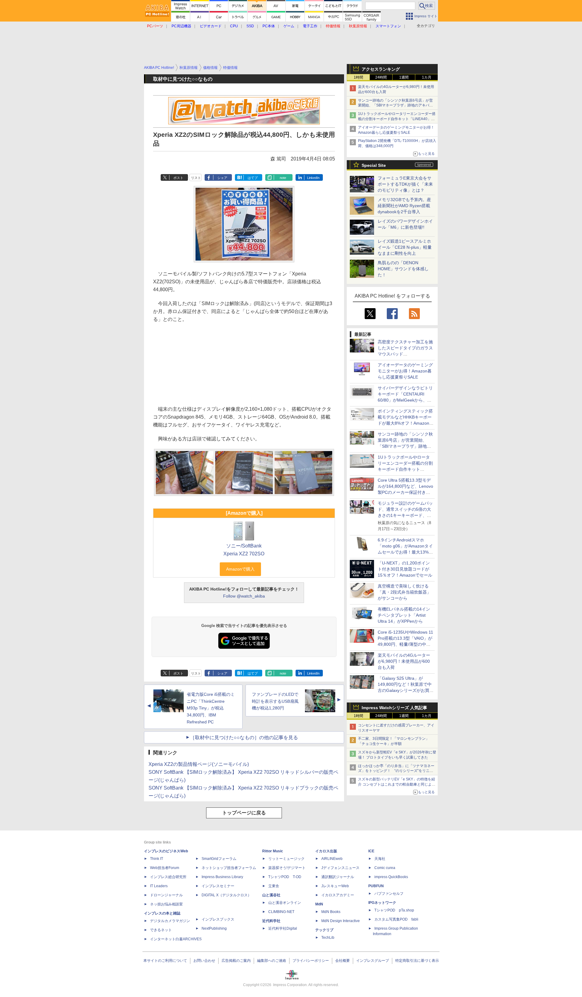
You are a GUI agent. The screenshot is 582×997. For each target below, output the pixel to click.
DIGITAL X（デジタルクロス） (226, 895)
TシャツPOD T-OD (284, 877)
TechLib (327, 937)
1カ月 (426, 77)
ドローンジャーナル (166, 895)
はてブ (253, 178)
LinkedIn (313, 178)
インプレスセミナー (218, 886)
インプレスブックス (218, 919)
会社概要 (342, 960)
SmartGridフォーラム (219, 859)
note (283, 178)
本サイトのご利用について (165, 960)
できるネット (161, 930)
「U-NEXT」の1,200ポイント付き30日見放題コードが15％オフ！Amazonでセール (405, 569)
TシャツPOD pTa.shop (394, 910)
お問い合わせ (204, 960)
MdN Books (330, 912)
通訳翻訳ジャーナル (337, 877)
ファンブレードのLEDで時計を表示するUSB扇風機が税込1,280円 (275, 701)
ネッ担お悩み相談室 (166, 904)
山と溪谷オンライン (284, 903)
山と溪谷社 (271, 895)
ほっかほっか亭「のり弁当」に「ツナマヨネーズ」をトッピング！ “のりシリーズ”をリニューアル (396, 771)
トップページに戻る (244, 812)
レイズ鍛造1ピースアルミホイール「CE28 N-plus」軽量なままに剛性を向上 (405, 247)
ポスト (178, 178)
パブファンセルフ (388, 893)
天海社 (379, 859)
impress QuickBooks (391, 877)
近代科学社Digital (282, 928)
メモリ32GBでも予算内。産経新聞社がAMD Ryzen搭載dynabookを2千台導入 (404, 205)
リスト (196, 178)
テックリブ (324, 930)
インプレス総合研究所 (168, 877)
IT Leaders (159, 886)
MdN (319, 904)
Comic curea (384, 868)
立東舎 (273, 886)
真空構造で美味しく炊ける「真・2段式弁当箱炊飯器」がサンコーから (404, 592)
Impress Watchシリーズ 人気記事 (394, 707)
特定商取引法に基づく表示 (417, 960)
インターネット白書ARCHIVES (176, 939)
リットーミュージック (286, 859)
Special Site (374, 165)
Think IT (156, 859)
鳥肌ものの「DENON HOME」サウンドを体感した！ (403, 268)
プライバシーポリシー (311, 960)
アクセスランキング (381, 69)
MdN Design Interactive (340, 921)
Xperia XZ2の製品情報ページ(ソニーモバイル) (199, 764)
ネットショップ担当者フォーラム (229, 868)
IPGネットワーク (382, 903)
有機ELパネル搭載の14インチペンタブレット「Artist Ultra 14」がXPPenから (404, 615)
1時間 (358, 77)
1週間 (404, 77)
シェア (222, 178)
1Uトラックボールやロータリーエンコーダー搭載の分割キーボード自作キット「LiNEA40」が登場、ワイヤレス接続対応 (397, 119)
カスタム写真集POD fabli (396, 919)
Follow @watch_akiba (244, 596)
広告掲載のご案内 (236, 960)
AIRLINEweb (332, 859)
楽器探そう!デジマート (287, 868)
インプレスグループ (372, 960)
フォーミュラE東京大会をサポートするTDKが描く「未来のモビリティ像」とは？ (405, 184)
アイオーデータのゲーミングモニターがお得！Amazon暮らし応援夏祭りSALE (405, 370)
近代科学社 (271, 921)
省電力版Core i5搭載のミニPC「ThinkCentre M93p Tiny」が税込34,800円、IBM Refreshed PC (211, 708)
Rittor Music (272, 851)
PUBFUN (376, 886)
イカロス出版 (326, 851)
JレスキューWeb (335, 886)
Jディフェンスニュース (340, 868)
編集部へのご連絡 (271, 960)
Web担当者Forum (164, 868)
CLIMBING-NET (281, 912)
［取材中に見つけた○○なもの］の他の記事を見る (244, 737)
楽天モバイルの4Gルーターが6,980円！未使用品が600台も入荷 (404, 661)
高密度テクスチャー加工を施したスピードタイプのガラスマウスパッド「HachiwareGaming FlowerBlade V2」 (405, 354)
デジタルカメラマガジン (170, 921)
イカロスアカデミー (337, 895)
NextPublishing (214, 928)
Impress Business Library (222, 877)
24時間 (381, 77)
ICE (371, 851)
